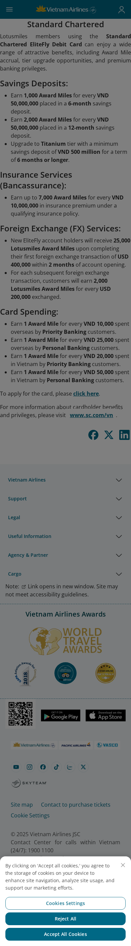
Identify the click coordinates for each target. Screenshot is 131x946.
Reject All (65, 918)
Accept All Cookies (65, 934)
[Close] (123, 865)
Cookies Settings (65, 903)
